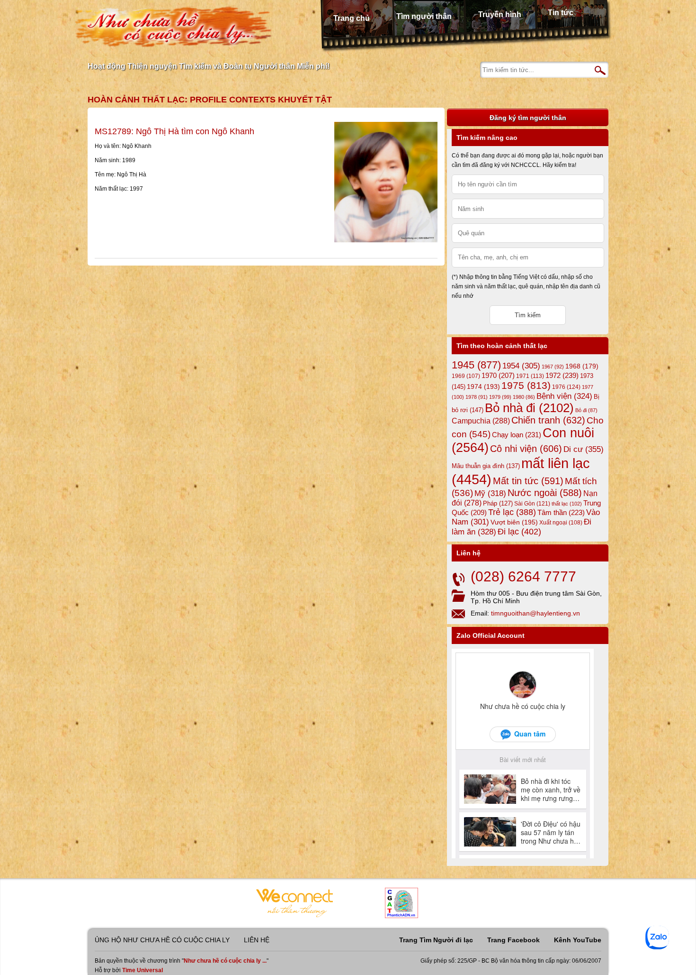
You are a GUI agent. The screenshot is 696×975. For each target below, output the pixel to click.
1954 (521, 365)
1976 (566, 387)
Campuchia (481, 420)
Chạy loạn (516, 435)
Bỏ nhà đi (529, 407)
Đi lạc (519, 531)
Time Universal (142, 970)
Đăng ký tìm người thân (528, 117)
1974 (483, 386)
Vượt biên (514, 522)
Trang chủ (351, 18)
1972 (562, 375)
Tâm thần (561, 512)
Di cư (583, 449)
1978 (476, 397)
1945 (476, 365)
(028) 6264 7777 (523, 576)
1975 (526, 385)
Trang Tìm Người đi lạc (436, 940)
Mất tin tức (528, 481)
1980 (524, 397)
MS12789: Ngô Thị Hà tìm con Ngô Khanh (174, 131)
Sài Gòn (532, 503)
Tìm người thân (424, 16)
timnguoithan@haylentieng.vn (535, 613)
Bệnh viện (564, 396)
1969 (466, 376)
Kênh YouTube (577, 940)
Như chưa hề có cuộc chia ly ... (225, 960)
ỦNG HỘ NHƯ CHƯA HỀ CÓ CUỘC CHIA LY (162, 940)
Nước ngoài (545, 493)
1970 (498, 375)
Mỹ (490, 493)
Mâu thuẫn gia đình (486, 465)
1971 (530, 376)
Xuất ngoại (560, 522)
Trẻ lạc (512, 512)
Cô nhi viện (526, 448)
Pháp (498, 503)
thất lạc (567, 503)
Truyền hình (499, 14)
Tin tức (560, 13)
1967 (553, 366)
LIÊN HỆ (256, 940)
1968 (581, 366)
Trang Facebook (513, 940)
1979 (500, 397)
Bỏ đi (586, 410)
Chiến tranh (548, 420)
